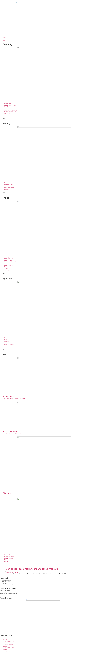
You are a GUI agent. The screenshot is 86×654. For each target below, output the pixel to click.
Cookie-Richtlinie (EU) (8, 641)
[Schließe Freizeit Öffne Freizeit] (4, 194)
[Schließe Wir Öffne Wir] (4, 351)
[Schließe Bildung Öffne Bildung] (4, 120)
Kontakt (5, 639)
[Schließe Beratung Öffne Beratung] (4, 41)
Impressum (5, 643)
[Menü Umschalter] (1, 34)
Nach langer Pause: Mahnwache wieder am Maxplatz (32, 569)
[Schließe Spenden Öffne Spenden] (4, 275)
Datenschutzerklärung (8, 644)
